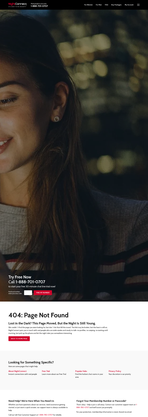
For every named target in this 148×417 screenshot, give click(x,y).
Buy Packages (116, 5)
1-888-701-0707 (39, 6)
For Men (99, 5)
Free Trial (46, 371)
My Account (129, 5)
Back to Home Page (19, 339)
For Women (88, 5)
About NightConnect (17, 371)
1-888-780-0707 (45, 415)
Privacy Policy (115, 371)
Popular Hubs (81, 371)
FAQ (106, 5)
